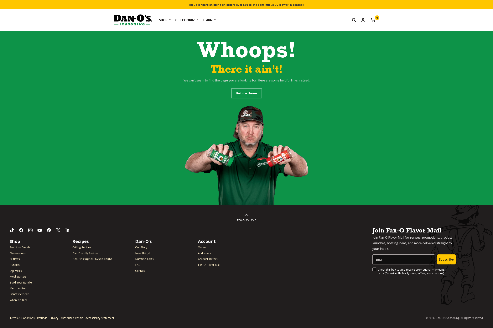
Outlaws (15, 259)
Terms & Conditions (22, 318)
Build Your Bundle (21, 282)
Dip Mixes (16, 271)
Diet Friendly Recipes (85, 253)
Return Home (246, 93)
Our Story (141, 247)
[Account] (363, 20)
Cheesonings (18, 253)
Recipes (80, 241)
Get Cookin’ (185, 20)
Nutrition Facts (144, 259)
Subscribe (446, 259)
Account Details (208, 259)
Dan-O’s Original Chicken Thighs (92, 259)
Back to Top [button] (246, 219)
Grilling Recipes (81, 247)
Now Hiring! (142, 253)
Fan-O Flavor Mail (209, 265)
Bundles (15, 265)
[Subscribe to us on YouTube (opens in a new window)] (39, 230)
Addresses (204, 253)
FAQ (138, 265)
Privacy (53, 318)
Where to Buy (18, 300)
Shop (163, 20)
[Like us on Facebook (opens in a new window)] (21, 230)
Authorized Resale (72, 318)
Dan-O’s (143, 241)
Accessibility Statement (100, 318)
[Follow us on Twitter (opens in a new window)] (58, 230)
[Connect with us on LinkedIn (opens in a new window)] (67, 230)
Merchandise (18, 288)
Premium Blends (20, 247)
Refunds (42, 318)
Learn (208, 20)
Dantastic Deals (19, 294)
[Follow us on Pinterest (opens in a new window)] (49, 230)
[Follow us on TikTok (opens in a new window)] (12, 230)
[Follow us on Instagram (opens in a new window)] (30, 230)
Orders (202, 247)
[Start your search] (354, 20)
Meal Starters (18, 276)
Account (207, 241)
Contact (140, 271)
